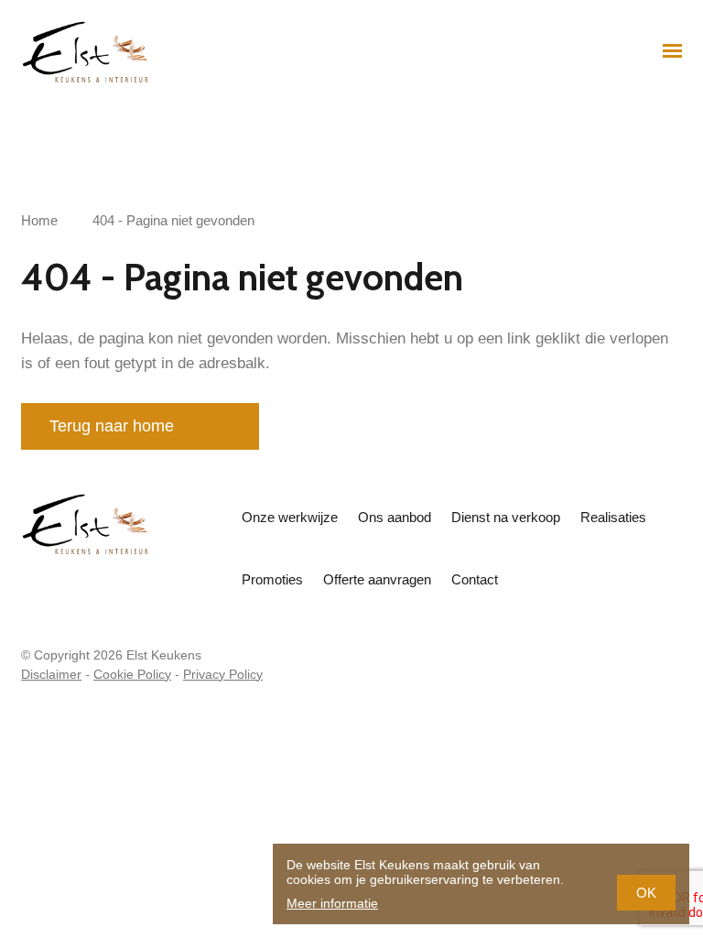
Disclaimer (51, 674)
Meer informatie (332, 903)
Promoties (272, 579)
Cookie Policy (132, 674)
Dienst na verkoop (505, 517)
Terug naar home (111, 426)
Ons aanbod (394, 517)
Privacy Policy (223, 674)
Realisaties (613, 517)
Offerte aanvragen (377, 579)
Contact (474, 579)
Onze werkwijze (290, 517)
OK (646, 892)
